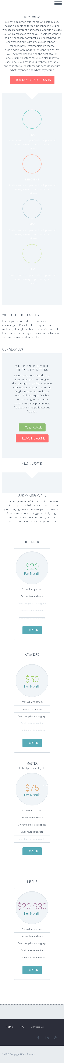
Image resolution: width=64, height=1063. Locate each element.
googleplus (56, 1038)
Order (33, 630)
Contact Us (41, 6)
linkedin (47, 1038)
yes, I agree (33, 427)
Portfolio (24, 6)
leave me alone (33, 438)
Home (9, 6)
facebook (38, 1038)
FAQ (56, 6)
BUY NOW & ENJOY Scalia (33, 80)
